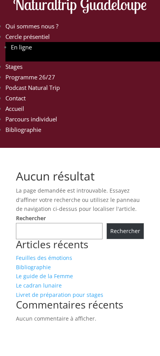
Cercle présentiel (27, 36)
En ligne (21, 47)
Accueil (14, 108)
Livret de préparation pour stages (59, 294)
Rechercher (31, 218)
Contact (15, 98)
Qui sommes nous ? (31, 26)
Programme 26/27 (30, 77)
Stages (14, 66)
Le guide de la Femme (44, 276)
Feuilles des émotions (44, 257)
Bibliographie (23, 129)
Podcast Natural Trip (32, 87)
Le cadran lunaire (39, 285)
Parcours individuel (31, 119)
